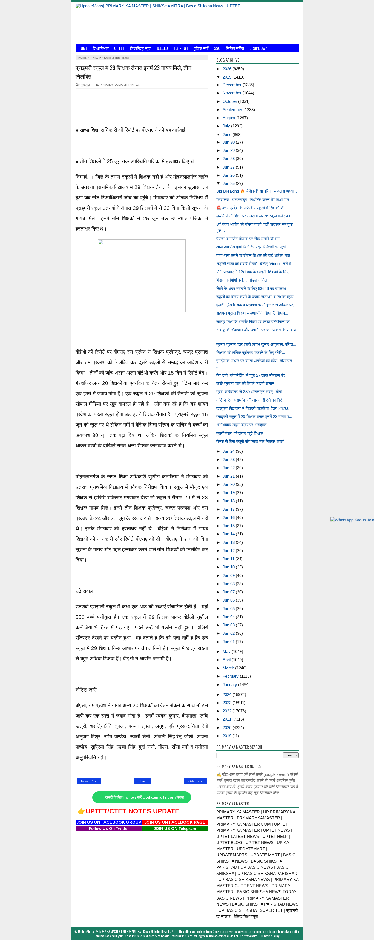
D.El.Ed (162, 48)
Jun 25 (229, 183)
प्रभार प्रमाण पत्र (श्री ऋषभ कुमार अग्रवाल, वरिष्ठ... (256, 344)
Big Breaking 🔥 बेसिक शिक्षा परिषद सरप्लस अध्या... (256, 191)
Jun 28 (229, 158)
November (233, 93)
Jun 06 (229, 600)
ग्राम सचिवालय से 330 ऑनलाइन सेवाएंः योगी (249, 391)
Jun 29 (229, 150)
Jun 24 (229, 451)
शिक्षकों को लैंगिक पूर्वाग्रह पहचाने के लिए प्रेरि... (250, 352)
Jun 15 (229, 525)
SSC (217, 48)
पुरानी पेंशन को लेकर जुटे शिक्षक (239, 433)
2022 (227, 711)
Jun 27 (229, 167)
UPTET (119, 48)
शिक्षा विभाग (101, 48)
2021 (227, 719)
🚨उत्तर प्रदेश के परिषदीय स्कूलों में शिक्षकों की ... (252, 207)
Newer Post (89, 781)
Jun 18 (229, 500)
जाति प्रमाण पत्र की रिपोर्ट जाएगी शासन (245, 383)
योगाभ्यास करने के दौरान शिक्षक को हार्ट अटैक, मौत (253, 255)
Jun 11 (229, 558)
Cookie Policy (271, 936)
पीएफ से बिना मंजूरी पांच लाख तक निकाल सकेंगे (250, 441)
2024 (227, 694)
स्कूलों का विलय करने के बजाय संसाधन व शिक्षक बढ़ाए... (256, 296)
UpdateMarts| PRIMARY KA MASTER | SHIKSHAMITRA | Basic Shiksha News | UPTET (128, 931)
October (230, 101)
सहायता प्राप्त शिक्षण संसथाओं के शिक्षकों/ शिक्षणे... (252, 313)
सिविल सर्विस (235, 48)
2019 (227, 735)
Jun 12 (229, 550)
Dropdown (258, 48)
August (229, 117)
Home (82, 48)
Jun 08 (229, 583)
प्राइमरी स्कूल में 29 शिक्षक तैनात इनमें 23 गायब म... (254, 416)
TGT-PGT (180, 48)
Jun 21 (229, 476)
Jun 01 (229, 641)
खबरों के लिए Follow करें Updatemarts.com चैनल (144, 797)
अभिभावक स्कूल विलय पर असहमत (241, 424)
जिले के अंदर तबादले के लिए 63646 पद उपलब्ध (251, 288)
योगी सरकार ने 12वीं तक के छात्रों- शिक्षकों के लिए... (254, 271)
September (233, 109)
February (231, 676)
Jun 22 (229, 467)
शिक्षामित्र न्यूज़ (140, 48)
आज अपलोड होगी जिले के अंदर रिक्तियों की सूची (251, 247)
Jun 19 (229, 492)
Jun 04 (229, 616)
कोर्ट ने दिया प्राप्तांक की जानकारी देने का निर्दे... (251, 400)
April (227, 659)
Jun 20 (229, 484)
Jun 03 (229, 625)
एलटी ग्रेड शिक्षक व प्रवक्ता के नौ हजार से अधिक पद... (256, 305)
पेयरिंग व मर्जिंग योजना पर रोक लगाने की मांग (248, 238)
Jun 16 (229, 517)
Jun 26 (229, 175)
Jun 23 (229, 459)
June (227, 134)
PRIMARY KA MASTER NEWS (119, 84)
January (230, 684)
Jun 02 (229, 633)
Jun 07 (229, 592)
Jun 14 (229, 534)
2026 (227, 68)
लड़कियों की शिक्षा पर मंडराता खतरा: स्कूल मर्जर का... (254, 216)
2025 (227, 77)
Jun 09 (229, 575)
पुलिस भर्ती (201, 48)
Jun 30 (229, 142)
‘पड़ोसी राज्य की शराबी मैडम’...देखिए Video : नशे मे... (255, 263)
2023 (227, 702)
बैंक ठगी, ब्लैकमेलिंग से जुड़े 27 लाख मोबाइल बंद (250, 375)
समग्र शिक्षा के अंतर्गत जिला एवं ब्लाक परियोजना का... (255, 321)
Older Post (195, 781)
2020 (227, 727)
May (227, 651)
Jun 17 (229, 509)
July (227, 126)
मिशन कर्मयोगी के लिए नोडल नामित (241, 280)
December (233, 84)
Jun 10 (229, 567)
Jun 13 (229, 542)
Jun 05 (229, 608)
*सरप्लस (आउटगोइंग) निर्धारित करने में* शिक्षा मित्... (254, 199)
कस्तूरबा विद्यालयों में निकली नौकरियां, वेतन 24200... (254, 408)
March (229, 668)
